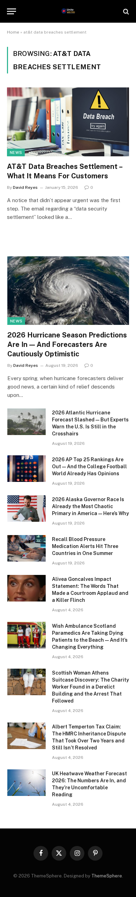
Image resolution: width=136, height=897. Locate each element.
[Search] (125, 11)
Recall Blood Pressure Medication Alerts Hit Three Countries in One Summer (85, 546)
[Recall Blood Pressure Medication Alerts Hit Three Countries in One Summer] (26, 548)
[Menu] (11, 11)
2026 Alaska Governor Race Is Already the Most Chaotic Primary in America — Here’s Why (90, 506)
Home (13, 32)
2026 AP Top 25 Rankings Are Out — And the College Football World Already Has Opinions (89, 466)
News (16, 152)
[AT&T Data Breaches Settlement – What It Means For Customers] (68, 121)
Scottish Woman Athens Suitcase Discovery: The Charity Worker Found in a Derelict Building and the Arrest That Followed (90, 687)
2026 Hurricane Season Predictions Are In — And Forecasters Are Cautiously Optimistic (67, 344)
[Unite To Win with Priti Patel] (68, 11)
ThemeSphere (106, 875)
